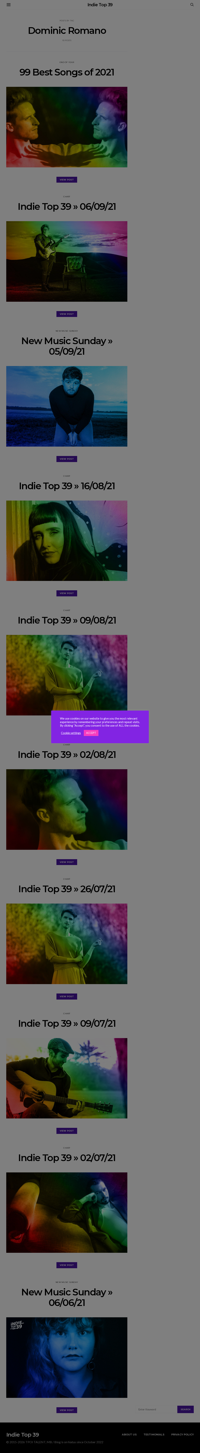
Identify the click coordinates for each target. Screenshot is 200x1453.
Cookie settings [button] (71, 733)
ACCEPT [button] (91, 732)
